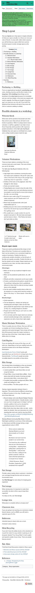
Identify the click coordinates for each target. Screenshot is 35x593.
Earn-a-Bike (23, 374)
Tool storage (18, 495)
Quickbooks (17, 354)
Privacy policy (5, 580)
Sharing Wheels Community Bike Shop (13, 419)
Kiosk (22, 131)
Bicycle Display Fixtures (25, 398)
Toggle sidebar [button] (4, 4)
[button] (32, 3)
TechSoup (14, 356)
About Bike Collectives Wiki (17, 580)
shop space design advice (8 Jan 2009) (15, 554)
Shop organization (14, 566)
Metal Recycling (8, 528)
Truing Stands (8, 188)
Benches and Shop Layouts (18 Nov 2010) (16, 549)
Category (5, 566)
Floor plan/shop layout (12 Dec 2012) (14, 552)
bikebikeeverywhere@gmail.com (10, 14)
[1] (23, 464)
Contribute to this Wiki (22, 15)
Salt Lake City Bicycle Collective (14, 169)
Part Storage (8, 480)
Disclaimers (27, 580)
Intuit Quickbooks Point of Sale (10, 352)
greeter (17, 125)
